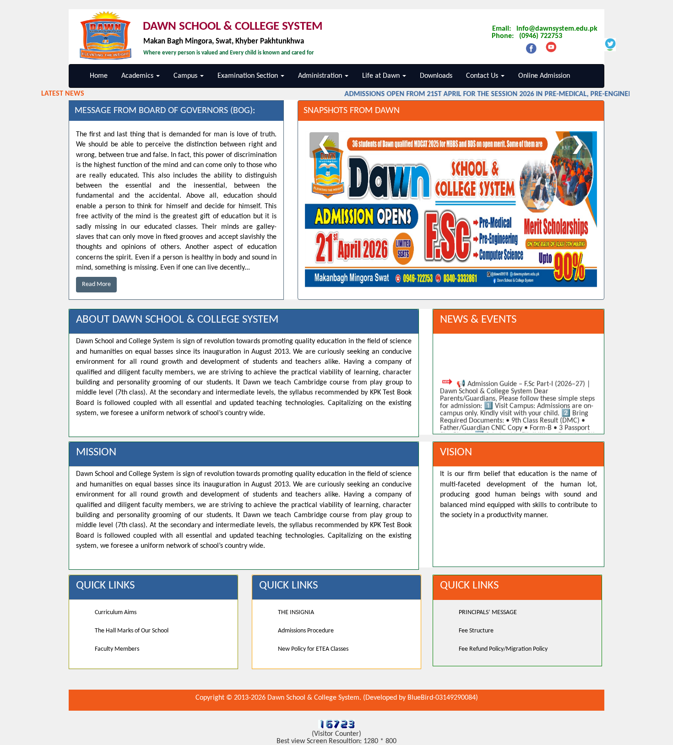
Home (99, 76)
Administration (321, 76)
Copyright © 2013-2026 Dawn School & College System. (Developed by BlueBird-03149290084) (336, 698)
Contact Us (483, 76)
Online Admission (544, 76)
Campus (186, 76)
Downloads (436, 76)
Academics (138, 76)
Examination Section (248, 76)
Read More (96, 284)
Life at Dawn (382, 76)
